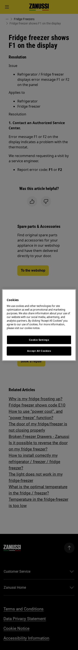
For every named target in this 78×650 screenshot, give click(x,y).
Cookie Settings (39, 339)
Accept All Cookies (39, 351)
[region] (39, 325)
